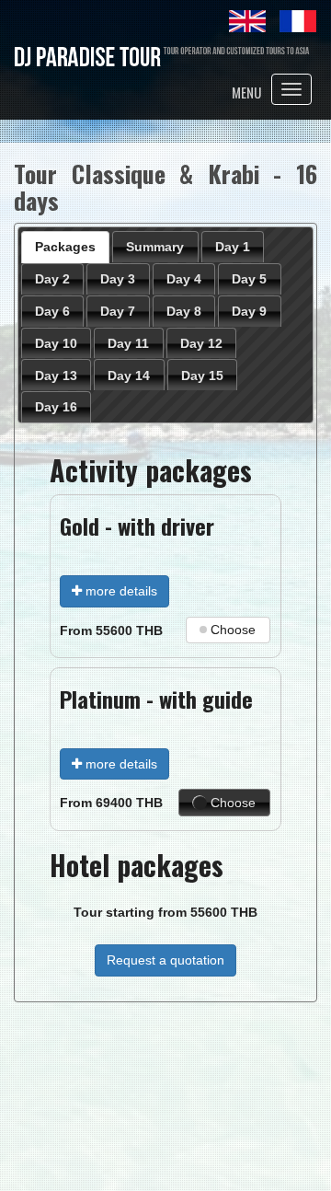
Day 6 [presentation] (52, 311)
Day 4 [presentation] (183, 279)
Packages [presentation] (65, 246)
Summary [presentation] (155, 246)
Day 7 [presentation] (117, 311)
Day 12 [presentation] (201, 343)
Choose (233, 629)
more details (119, 591)
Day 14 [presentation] (129, 375)
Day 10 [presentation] (56, 343)
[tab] (65, 247)
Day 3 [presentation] (117, 279)
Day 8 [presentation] (183, 311)
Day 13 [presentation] (56, 375)
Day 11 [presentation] (128, 343)
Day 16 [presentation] (56, 406)
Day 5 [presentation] (249, 279)
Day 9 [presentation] (249, 311)
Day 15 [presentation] (202, 375)
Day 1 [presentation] (232, 246)
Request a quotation (165, 960)
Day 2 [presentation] (52, 279)
